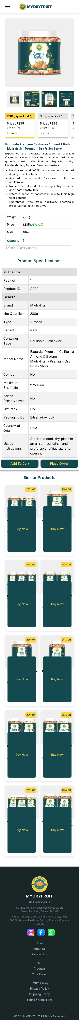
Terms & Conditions (39, 999)
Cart (39, 963)
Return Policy (39, 983)
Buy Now (21, 529)
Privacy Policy (39, 988)
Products (40, 968)
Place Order (59, 463)
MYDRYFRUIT (39, 896)
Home (40, 943)
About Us (39, 948)
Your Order (39, 974)
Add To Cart (19, 463)
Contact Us (39, 954)
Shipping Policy (39, 994)
